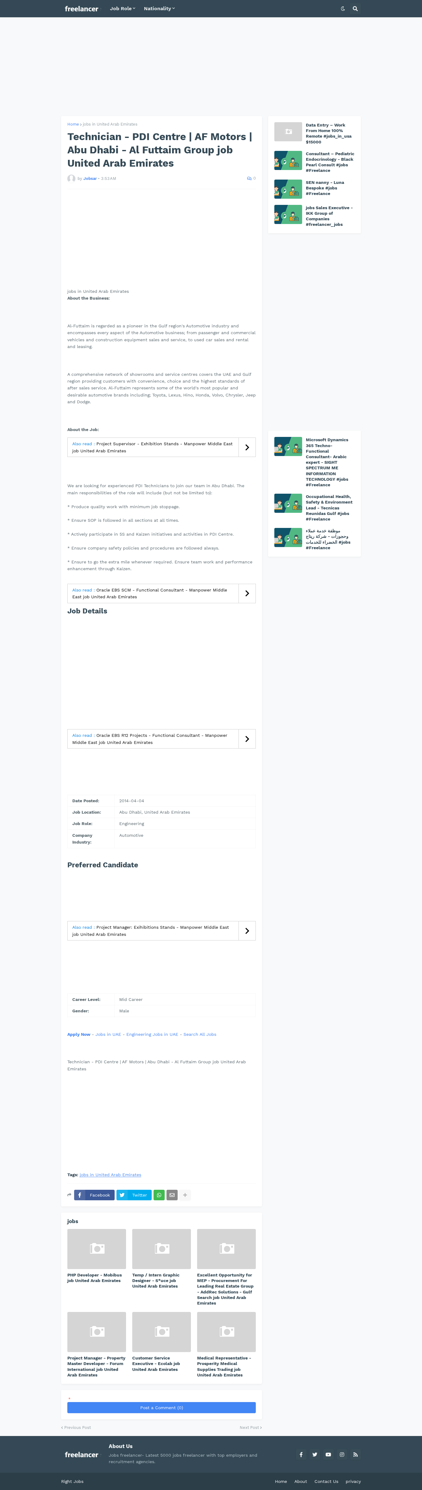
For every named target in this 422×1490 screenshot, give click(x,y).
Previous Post (77, 1428)
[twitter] (315, 1454)
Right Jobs (72, 1481)
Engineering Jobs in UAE (152, 1034)
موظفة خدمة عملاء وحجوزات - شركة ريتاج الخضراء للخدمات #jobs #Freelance (328, 539)
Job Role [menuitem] (121, 8)
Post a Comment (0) (161, 1407)
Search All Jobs (200, 1034)
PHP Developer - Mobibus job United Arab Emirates (94, 1277)
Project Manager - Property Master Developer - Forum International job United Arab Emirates (96, 1366)
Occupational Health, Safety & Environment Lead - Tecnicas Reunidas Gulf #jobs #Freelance (329, 507)
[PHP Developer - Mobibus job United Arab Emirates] (96, 1249)
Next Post (249, 1428)
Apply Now (79, 1034)
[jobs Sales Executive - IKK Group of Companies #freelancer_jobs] (288, 214)
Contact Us (326, 1481)
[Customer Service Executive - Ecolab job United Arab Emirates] (161, 1332)
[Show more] (185, 1195)
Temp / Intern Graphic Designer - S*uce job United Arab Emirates (155, 1280)
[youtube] (328, 1454)
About (300, 1481)
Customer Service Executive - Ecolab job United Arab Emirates (156, 1363)
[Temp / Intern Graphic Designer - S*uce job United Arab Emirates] (161, 1249)
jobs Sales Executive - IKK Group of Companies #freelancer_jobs (329, 216)
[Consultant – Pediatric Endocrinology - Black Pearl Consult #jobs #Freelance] (288, 160)
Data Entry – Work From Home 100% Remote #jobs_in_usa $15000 (329, 133)
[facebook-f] (301, 1454)
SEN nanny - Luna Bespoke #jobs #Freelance (325, 188)
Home (73, 124)
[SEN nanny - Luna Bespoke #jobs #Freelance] (288, 189)
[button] (343, 8)
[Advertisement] (211, 66)
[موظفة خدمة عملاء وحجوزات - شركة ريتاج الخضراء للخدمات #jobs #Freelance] (288, 537)
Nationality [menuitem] (157, 8)
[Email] (172, 1195)
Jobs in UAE (108, 1034)
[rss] (355, 1454)
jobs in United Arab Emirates (110, 124)
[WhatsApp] (159, 1195)
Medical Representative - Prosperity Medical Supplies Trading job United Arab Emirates (224, 1366)
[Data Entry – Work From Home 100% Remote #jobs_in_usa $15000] (288, 131)
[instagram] (342, 1454)
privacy (353, 1481)
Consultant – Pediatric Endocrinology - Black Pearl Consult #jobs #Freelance (330, 162)
